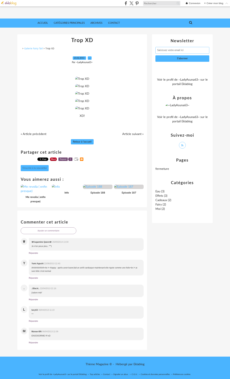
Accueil (43, 23)
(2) (163, 200)
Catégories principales (69, 23)
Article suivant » (133, 134)
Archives (96, 23)
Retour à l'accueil (82, 142)
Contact (114, 23)
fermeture (162, 168)
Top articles (95, 374)
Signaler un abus (120, 374)
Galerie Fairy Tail (33, 48)
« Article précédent (33, 134)
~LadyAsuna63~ (189, 79)
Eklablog (139, 364)
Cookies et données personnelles (155, 374)
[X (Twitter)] (131, 3)
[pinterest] (137, 3)
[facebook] (126, 3)
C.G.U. (135, 374)
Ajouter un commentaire (48, 231)
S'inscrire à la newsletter (34, 168)
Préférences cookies (181, 374)
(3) (160, 191)
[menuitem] (43, 23)
